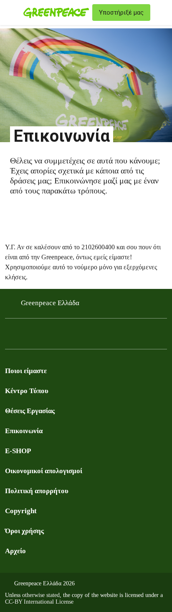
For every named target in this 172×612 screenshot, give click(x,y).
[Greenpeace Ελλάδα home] (56, 12)
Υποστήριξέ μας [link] (121, 12)
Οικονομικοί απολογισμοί (43, 471)
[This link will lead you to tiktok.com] (77, 336)
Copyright (21, 511)
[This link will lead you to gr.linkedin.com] (60, 336)
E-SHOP (18, 451)
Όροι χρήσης (24, 531)
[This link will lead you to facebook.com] (10, 336)
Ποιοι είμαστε (26, 371)
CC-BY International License (39, 602)
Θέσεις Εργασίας (30, 411)
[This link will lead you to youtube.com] (27, 336)
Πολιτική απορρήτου (36, 491)
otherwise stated (41, 595)
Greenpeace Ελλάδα (50, 303)
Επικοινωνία (24, 431)
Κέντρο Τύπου (26, 391)
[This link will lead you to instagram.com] (43, 336)
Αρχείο (15, 551)
